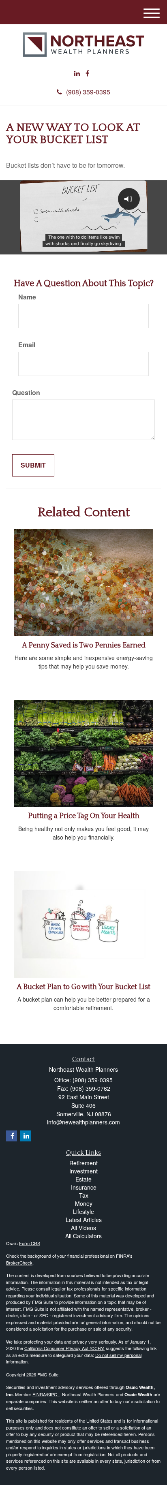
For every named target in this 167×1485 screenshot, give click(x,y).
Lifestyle (83, 1211)
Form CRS (29, 1243)
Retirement (83, 1163)
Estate (83, 1179)
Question (26, 392)
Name (27, 297)
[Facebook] (87, 73)
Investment (83, 1171)
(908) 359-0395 (88, 91)
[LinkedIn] (77, 73)
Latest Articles (84, 1220)
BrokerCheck (19, 1262)
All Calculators (83, 1236)
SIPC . (53, 1394)
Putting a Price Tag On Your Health (83, 816)
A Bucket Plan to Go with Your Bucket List (83, 987)
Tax (83, 1195)
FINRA (39, 1394)
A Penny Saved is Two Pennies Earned (84, 645)
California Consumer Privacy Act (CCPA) (64, 1348)
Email (26, 344)
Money (83, 1203)
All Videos (83, 1228)
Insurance (83, 1187)
